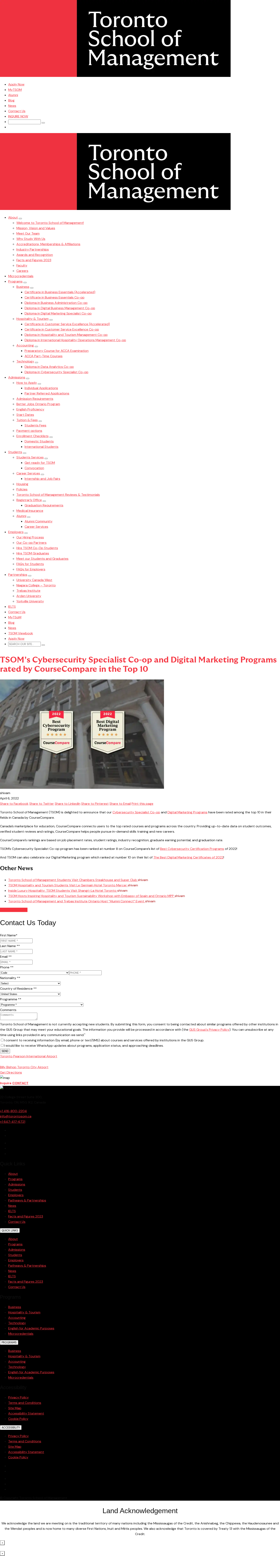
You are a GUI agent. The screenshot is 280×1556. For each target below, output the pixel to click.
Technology (25, 361)
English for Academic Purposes (31, 1328)
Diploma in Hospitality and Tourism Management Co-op (66, 335)
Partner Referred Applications (47, 393)
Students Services (30, 457)
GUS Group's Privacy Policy (209, 1029)
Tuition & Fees (27, 420)
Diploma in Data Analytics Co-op (49, 367)
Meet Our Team (28, 233)
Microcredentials (20, 276)
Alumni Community (38, 521)
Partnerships (17, 574)
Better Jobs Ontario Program (38, 404)
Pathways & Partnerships (27, 1200)
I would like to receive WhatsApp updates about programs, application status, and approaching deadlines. (84, 1045)
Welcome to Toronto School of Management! (50, 223)
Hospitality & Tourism (32, 319)
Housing (22, 484)
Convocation (34, 468)
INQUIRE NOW (18, 116)
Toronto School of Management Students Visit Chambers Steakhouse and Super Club (73, 880)
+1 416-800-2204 (13, 1111)
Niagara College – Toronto (36, 585)
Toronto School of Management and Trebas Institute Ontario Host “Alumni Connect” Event (76, 901)
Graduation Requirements (44, 505)
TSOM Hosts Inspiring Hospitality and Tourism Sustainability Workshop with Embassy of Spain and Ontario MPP (91, 896)
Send (5, 1051)
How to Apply (26, 383)
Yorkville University (30, 601)
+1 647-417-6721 (12, 1121)
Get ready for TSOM (40, 463)
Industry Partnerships (32, 249)
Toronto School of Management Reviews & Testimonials (58, 494)
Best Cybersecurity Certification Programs (192, 849)
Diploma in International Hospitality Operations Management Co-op (75, 340)
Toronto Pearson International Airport (28, 1056)
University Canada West (34, 580)
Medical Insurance (29, 510)
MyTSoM (14, 617)
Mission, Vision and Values (35, 228)
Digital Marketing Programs (187, 812)
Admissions (16, 377)
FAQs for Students (30, 564)
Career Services (28, 473)
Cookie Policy (18, 1419)
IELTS (12, 606)
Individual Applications (41, 388)
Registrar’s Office (29, 500)
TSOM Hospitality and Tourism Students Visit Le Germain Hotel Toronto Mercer (68, 885)
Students (15, 452)
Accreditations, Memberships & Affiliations (48, 244)
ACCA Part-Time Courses (44, 356)
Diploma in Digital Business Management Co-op (60, 308)
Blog (11, 100)
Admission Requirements (34, 399)
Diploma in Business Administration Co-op (56, 303)
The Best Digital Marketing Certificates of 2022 (188, 857)
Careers (22, 271)
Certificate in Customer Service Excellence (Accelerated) (67, 324)
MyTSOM (15, 90)
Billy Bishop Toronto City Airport (24, 1067)
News (12, 106)
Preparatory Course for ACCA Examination (57, 351)
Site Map (14, 1408)
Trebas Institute (28, 590)
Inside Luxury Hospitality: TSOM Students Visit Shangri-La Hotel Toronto (62, 890)
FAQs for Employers (30, 569)
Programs (15, 281)
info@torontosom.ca (15, 1116)
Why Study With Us (30, 239)
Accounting (25, 345)
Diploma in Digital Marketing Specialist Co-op (58, 313)
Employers (16, 532)
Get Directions (11, 1072)
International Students (41, 447)
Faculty (21, 265)
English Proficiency (30, 409)
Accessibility (11, 1427)
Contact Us (16, 111)
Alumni (13, 95)
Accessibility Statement (26, 1413)
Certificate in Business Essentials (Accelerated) (60, 292)
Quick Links (10, 1230)
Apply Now (16, 84)
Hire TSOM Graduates (32, 553)
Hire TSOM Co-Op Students (37, 548)
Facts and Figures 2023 (33, 260)
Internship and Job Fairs (42, 478)
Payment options (29, 431)
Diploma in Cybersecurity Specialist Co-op (56, 372)
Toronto (22, 1061)
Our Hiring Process (30, 537)
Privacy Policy (18, 1397)
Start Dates (25, 415)
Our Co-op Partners (31, 542)
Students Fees (35, 425)
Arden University (28, 596)
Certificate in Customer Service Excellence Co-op (62, 329)
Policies (21, 489)
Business (22, 287)
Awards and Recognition (34, 255)
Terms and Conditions (24, 1403)
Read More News (13, 910)
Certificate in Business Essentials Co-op (54, 297)
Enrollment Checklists (32, 436)
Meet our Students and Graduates (42, 558)
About (13, 217)
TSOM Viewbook (20, 633)
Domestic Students (39, 441)
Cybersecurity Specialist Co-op (136, 812)
